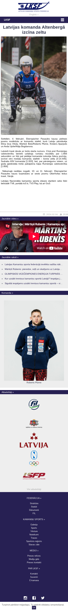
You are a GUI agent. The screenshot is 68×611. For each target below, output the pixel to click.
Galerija (34, 524)
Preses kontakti (34, 562)
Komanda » (7, 293)
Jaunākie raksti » (10, 257)
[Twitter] (43, 598)
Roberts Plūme (34, 382)
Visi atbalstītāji (34, 489)
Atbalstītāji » (8, 392)
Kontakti (34, 574)
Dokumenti (34, 510)
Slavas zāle (34, 544)
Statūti (34, 507)
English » (34, 14)
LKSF (7, 20)
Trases (34, 538)
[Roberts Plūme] (34, 380)
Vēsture (34, 531)
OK (34, 608)
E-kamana (34, 580)
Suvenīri (34, 577)
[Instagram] (25, 598)
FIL (34, 513)
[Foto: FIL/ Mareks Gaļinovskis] (34, 134)
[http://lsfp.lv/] (34, 484)
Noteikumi (34, 534)
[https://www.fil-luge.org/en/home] (34, 412)
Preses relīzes (34, 556)
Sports (34, 528)
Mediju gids (34, 559)
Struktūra (34, 503)
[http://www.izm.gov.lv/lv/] (34, 430)
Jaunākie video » (10, 218)
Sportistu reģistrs (34, 541)
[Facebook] (34, 598)
